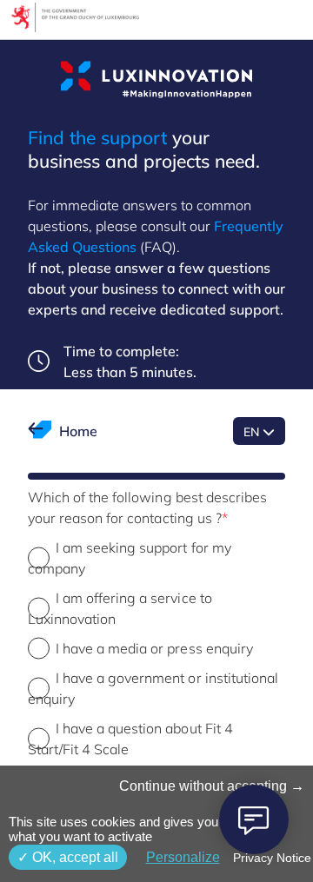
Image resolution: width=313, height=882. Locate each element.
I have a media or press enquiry (154, 648)
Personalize (183, 857)
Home (78, 431)
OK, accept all (73, 857)
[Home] (156, 79)
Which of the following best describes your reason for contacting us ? (147, 507)
